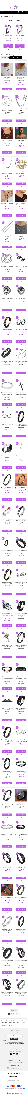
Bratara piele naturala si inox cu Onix (7, 488)
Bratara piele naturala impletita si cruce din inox (7, 993)
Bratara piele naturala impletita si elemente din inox (7, 898)
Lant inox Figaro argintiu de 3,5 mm (7, 109)
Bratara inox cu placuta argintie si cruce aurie (19, 36)
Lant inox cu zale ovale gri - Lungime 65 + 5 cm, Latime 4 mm (21, 362)
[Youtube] (14, 1054)
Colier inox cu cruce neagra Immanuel (21, 393)
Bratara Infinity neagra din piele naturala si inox (7, 740)
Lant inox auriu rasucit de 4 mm (21, 235)
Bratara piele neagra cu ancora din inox (7, 866)
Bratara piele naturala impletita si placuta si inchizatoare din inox (21, 551)
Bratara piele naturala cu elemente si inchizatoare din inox (21, 835)
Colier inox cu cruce (21, 456)
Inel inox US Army (21, 298)
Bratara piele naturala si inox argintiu (21, 646)
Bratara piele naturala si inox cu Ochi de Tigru (21, 488)
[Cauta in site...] (26, 12)
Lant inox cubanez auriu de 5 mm (7, 141)
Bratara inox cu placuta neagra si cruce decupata (21, 993)
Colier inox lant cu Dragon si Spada (7, 646)
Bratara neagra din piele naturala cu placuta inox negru (21, 929)
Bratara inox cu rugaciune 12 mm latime (21, 677)
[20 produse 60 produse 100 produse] (5, 57)
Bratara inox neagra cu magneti (7, 362)
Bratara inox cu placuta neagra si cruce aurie (21, 519)
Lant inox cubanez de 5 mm (7, 78)
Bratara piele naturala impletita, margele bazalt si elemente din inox (21, 803)
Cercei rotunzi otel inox (7, 424)
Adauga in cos (20, 46)
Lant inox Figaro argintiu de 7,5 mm (7, 172)
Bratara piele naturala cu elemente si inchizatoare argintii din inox (21, 709)
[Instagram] (17, 1054)
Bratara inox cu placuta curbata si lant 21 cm (7, 835)
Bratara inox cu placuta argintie (7, 456)
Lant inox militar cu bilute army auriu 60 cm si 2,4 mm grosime (21, 172)
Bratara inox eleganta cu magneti (7, 519)
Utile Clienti (13, 1077)
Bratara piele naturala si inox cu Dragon (8, 36)
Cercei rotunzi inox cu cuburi (21, 582)
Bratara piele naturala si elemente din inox (21, 866)
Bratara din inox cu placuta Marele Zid (7, 929)
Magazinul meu (13, 1073)
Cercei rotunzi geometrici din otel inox (21, 740)
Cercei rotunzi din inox (21, 329)
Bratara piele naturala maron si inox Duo (7, 551)
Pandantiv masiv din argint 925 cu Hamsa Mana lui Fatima (7, 614)
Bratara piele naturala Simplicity (7, 961)
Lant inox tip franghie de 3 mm (7, 235)
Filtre (16, 57)
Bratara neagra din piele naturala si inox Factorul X (7, 582)
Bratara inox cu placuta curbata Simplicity (7, 393)
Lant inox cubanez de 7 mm (21, 109)
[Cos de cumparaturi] (22, 12)
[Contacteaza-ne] (18, 12)
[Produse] (2, 12)
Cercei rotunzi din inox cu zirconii (21, 267)
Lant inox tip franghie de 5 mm (7, 267)
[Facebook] (11, 1054)
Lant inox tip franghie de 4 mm (7, 204)
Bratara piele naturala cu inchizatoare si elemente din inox (21, 898)
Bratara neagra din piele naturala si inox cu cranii (7, 330)
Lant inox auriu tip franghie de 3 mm (21, 204)
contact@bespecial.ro (15, 1068)
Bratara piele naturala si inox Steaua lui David (7, 803)
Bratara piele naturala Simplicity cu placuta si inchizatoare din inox (21, 961)
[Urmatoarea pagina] (19, 1014)
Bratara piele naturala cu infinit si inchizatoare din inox (21, 614)
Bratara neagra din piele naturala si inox (21, 425)
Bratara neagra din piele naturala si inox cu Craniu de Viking (7, 677)
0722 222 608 (15, 1066)
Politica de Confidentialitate (17, 1043)
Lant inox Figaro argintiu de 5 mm (21, 78)
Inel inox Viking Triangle (7, 298)
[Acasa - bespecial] (14, 7)
